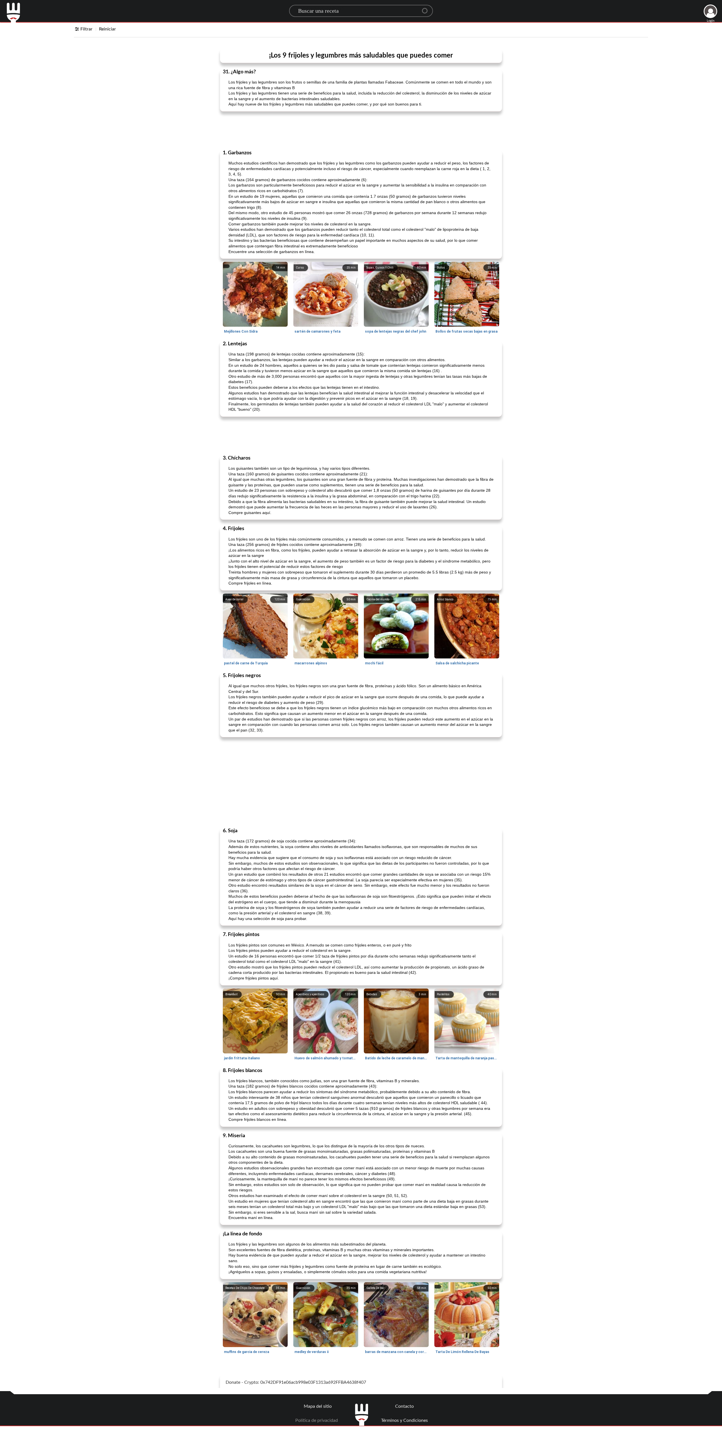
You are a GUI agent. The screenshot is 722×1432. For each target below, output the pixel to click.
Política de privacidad (316, 1420)
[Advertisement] (361, 130)
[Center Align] (426, 8)
